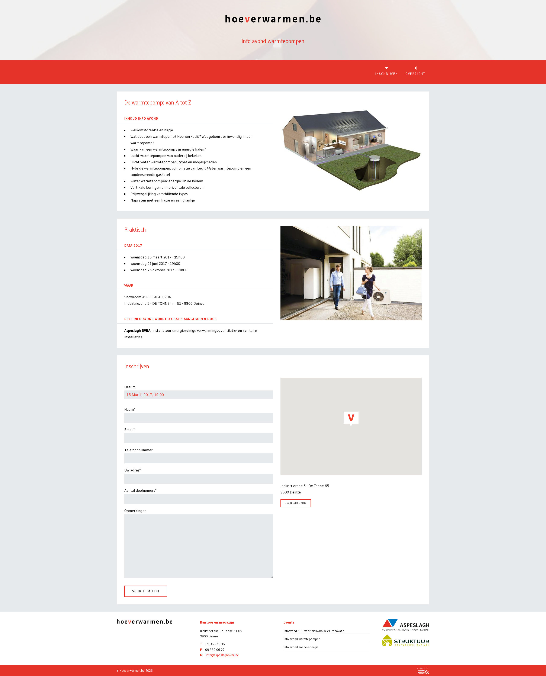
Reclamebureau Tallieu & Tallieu (423, 671)
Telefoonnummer (138, 450)
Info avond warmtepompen (301, 639)
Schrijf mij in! (145, 591)
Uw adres (131, 470)
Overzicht (415, 74)
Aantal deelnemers (139, 490)
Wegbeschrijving (296, 503)
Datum (130, 387)
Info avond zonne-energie (300, 647)
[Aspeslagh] (405, 625)
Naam (129, 409)
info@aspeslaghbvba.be (222, 655)
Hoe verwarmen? (273, 18)
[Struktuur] (405, 640)
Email (129, 429)
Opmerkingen (135, 510)
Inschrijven (386, 74)
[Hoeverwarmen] (152, 621)
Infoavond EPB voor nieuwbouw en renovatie (313, 631)
